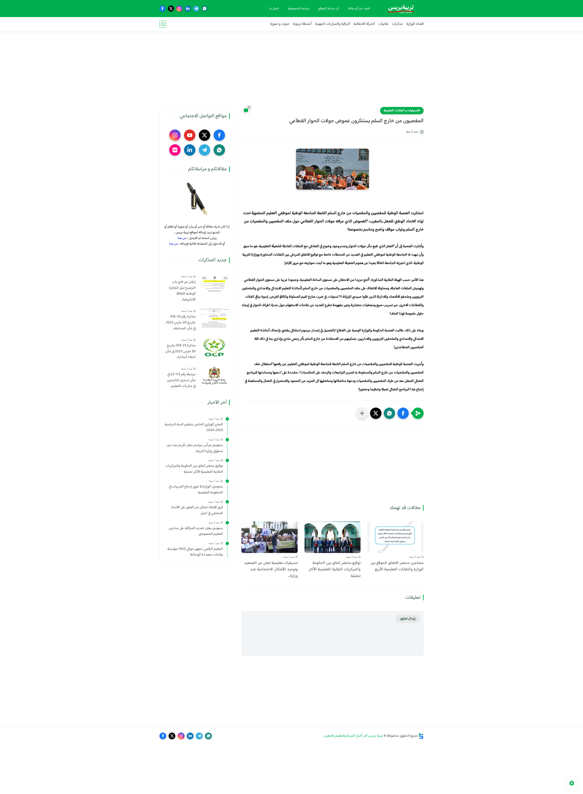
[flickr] (175, 150)
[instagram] (179, 8)
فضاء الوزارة (415, 24)
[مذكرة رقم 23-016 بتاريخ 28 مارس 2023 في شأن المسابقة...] (214, 317)
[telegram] (196, 8)
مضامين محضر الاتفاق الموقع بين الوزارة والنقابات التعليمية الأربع (397, 566)
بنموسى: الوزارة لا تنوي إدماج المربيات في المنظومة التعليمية (196, 489)
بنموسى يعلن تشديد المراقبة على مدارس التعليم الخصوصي (196, 531)
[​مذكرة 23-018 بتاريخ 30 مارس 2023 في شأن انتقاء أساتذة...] (214, 346)
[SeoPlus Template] (421, 736)
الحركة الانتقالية (364, 24)
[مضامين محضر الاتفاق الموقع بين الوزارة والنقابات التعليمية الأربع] (395, 537)
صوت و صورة (279, 24)
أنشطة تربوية (302, 24)
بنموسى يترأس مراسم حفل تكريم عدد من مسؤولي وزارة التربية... (195, 448)
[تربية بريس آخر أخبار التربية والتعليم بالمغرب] (400, 8)
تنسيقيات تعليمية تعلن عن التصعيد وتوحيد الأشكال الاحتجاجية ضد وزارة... (271, 569)
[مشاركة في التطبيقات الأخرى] (362, 413)
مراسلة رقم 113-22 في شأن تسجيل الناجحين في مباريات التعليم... (181, 380)
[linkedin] (188, 8)
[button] (403, 413)
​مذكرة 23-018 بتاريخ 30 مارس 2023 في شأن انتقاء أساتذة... (180, 351)
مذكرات (397, 24)
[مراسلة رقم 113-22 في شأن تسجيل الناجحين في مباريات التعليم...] (214, 375)
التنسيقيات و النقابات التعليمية (402, 110)
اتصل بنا (274, 8)
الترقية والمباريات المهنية (332, 24)
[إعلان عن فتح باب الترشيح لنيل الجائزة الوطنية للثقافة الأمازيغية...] (214, 283)
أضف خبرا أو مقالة (359, 8)
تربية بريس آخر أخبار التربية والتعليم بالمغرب (353, 736)
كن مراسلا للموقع (328, 8)
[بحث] (162, 24)
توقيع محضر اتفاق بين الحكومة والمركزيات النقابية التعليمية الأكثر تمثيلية (335, 569)
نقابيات (383, 24)
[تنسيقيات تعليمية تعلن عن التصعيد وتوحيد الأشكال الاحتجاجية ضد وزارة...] (269, 537)
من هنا (182, 238)
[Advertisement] (291, 72)
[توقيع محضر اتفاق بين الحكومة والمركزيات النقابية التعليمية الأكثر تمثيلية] (332, 537)
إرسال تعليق (407, 619)
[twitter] (171, 8)
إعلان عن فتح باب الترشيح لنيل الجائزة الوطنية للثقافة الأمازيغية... (182, 290)
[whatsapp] (205, 8)
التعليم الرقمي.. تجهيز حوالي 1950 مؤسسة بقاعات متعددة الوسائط (195, 552)
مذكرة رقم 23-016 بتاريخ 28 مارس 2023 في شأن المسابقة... (181, 322)
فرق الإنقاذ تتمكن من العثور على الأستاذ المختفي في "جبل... (197, 510)
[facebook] (162, 8)
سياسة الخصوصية (298, 8)
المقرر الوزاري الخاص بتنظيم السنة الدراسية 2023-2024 (194, 427)
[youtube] (189, 135)
